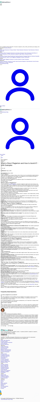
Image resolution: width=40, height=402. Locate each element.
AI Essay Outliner (12, 49)
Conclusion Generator (19, 53)
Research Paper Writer (19, 54)
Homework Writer (28, 54)
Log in (1, 64)
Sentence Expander (35, 56)
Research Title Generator (27, 61)
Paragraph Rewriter (27, 56)
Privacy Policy (10, 399)
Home (2, 155)
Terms (2, 399)
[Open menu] (0, 106)
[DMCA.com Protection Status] (4, 335)
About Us (3, 380)
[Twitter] (1, 336)
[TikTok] (8, 336)
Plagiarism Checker (9, 59)
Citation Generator (4, 61)
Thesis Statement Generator (22, 49)
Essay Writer (32, 284)
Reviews (4, 63)
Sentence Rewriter (19, 56)
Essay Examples (4, 383)
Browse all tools (7, 47)
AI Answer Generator (8, 62)
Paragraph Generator (10, 53)
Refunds (5, 399)
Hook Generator (31, 49)
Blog (7, 63)
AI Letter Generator (5, 359)
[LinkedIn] (7, 336)
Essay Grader (2, 59)
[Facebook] (5, 336)
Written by (3, 160)
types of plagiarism (12, 184)
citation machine (31, 266)
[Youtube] (3, 336)
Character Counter (11, 61)
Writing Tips (3, 384)
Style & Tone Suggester (11, 57)
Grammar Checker (3, 56)
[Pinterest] (6, 336)
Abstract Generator (5, 344)
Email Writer (33, 53)
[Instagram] (2, 336)
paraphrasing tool (33, 273)
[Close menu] (11, 109)
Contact (2, 388)
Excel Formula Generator (6, 350)
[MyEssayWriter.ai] (5, 2)
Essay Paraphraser (11, 56)
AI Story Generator (11, 54)
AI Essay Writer (3, 53)
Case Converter (19, 61)
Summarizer (27, 57)
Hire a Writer (3, 387)
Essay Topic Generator (4, 49)
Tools (1, 3)
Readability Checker (20, 57)
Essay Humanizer (25, 59)
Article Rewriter (3, 57)
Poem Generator (27, 53)
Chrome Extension (4, 386)
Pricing (1, 63)
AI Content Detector (17, 59)
